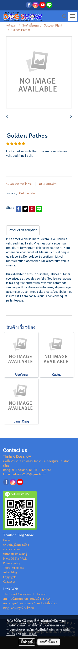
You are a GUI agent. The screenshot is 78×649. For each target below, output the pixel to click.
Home (6, 540)
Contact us (9, 581)
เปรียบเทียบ (49, 184)
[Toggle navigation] (72, 16)
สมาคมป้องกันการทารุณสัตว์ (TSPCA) (27, 598)
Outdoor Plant (28, 193)
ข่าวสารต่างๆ (11, 549)
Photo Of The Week (15, 558)
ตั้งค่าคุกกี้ (27, 642)
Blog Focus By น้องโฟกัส (18, 608)
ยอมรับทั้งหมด (48, 642)
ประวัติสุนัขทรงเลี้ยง (16, 544)
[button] (63, 16)
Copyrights (9, 577)
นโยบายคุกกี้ (29, 634)
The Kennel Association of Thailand (24, 594)
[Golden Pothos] (39, 73)
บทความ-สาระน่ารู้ (15, 554)
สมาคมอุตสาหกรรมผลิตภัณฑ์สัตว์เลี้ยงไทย (30, 603)
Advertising (10, 572)
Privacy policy (11, 563)
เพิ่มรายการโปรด (20, 184)
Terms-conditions (13, 567)
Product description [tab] (23, 230)
